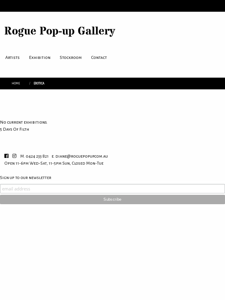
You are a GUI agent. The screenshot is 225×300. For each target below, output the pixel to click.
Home (16, 83)
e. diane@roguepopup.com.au (80, 156)
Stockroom (71, 57)
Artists (12, 57)
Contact (99, 57)
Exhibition (39, 57)
